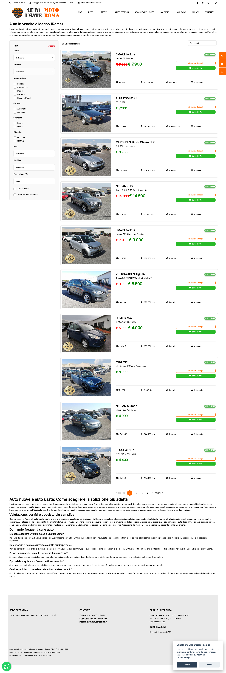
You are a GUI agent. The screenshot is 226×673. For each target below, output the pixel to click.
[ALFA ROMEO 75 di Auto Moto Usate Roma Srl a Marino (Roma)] (86, 113)
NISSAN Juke (124, 186)
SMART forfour (125, 54)
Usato (20, 126)
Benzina (20, 84)
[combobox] (34, 57)
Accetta (186, 665)
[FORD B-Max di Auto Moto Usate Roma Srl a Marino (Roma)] (86, 333)
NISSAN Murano (126, 406)
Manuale (21, 112)
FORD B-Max (124, 318)
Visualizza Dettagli (195, 63)
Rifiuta (209, 665)
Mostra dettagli (183, 658)
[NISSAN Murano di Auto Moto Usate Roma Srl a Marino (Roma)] (86, 421)
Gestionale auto (30, 655)
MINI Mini (122, 362)
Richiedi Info (196, 68)
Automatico (22, 109)
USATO (20, 141)
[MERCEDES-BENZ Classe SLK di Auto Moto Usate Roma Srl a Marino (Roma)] (86, 157)
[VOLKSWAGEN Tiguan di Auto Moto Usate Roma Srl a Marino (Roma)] (86, 289)
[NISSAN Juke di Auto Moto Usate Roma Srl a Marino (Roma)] (86, 201)
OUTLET (21, 137)
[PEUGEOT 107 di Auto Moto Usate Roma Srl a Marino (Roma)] (86, 465)
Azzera (52, 46)
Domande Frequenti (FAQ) (161, 632)
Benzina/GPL (23, 87)
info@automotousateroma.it (91, 3)
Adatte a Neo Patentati (27, 194)
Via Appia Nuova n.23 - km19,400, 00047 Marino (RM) (52, 3)
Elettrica (21, 94)
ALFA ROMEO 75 (126, 98)
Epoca (20, 123)
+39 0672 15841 (19, 3)
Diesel (20, 91)
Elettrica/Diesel (24, 98)
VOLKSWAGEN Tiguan (130, 274)
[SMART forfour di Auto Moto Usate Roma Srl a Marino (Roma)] (86, 69)
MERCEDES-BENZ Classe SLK (135, 142)
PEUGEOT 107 (125, 450)
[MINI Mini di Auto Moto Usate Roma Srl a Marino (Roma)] (86, 377)
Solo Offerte (23, 188)
